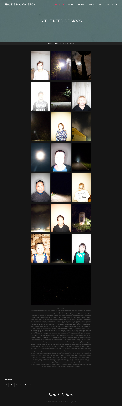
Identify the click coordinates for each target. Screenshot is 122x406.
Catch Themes (76, 402)
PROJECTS (58, 4)
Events (91, 4)
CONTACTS (109, 4)
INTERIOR (81, 4)
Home (49, 43)
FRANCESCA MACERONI (20, 4)
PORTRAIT (71, 4)
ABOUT (100, 4)
